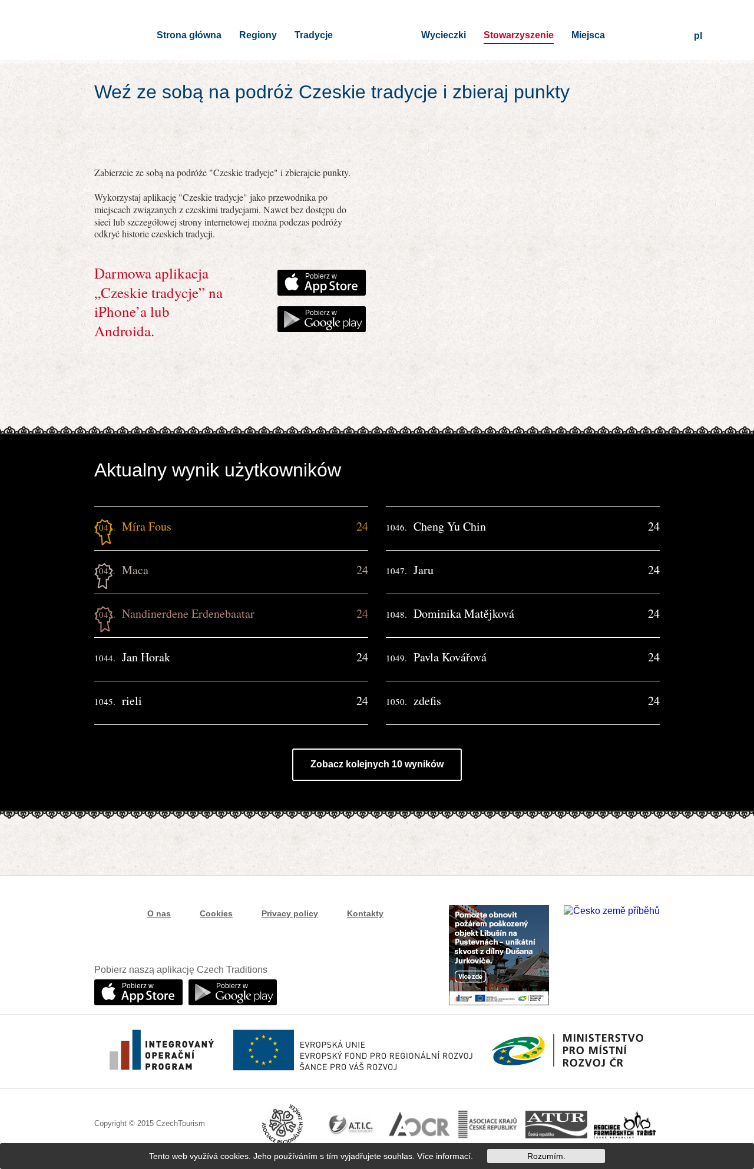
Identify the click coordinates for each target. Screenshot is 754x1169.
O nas (159, 913)
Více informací (444, 1156)
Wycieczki (443, 35)
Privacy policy (290, 913)
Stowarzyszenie (519, 35)
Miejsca (588, 35)
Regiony (258, 35)
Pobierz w (321, 276)
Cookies (216, 913)
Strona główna (189, 35)
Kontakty (365, 913)
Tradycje (314, 35)
